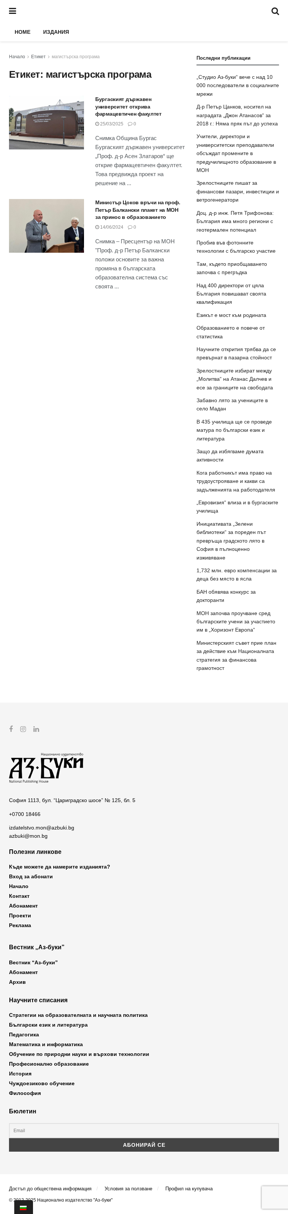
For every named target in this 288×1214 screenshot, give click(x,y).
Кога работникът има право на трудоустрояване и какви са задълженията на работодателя (235, 481)
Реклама (20, 925)
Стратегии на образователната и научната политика (78, 1015)
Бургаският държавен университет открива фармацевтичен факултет (128, 106)
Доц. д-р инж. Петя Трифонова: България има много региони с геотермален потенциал (235, 221)
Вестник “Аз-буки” (33, 962)
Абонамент (23, 906)
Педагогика (24, 1035)
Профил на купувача (189, 1188)
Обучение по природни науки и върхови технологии (79, 1054)
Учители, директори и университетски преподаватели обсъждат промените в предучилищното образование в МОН (236, 153)
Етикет (38, 56)
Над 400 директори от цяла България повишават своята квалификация (231, 293)
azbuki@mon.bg (28, 836)
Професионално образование (49, 1064)
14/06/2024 (111, 227)
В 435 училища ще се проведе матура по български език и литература (234, 430)
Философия (25, 1093)
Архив (17, 982)
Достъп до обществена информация (50, 1188)
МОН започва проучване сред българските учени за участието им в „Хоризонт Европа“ (235, 621)
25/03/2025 (111, 124)
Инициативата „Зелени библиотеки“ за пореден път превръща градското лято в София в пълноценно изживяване (231, 541)
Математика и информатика (46, 1044)
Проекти (20, 915)
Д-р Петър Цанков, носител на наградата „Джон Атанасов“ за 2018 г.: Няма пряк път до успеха (237, 115)
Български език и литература (48, 1025)
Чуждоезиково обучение (42, 1083)
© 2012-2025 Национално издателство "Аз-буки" (60, 1200)
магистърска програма (76, 56)
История (20, 1074)
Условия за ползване (128, 1188)
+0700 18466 (24, 814)
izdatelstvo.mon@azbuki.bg (41, 828)
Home (22, 32)
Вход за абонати (31, 876)
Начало (17, 56)
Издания (56, 32)
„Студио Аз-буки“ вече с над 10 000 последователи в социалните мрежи (237, 85)
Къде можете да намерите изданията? (59, 867)
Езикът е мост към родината (231, 315)
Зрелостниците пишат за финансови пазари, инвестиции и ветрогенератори (237, 191)
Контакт (19, 896)
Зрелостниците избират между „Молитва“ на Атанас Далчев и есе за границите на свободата (234, 379)
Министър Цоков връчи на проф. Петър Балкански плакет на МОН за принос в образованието (137, 209)
